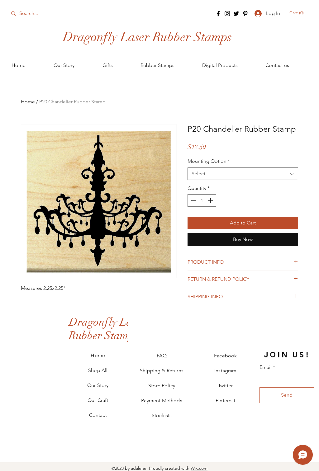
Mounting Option (209, 161)
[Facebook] (218, 13)
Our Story (97, 385)
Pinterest (225, 400)
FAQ (162, 356)
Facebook (225, 356)
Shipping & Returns (161, 371)
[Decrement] (192, 200)
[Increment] (211, 200)
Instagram (225, 371)
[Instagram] (227, 13)
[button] (297, 12)
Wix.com (199, 468)
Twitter (225, 386)
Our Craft (98, 400)
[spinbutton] (202, 200)
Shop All (97, 370)
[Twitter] (236, 13)
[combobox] (243, 173)
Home (28, 102)
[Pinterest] (245, 13)
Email (265, 367)
